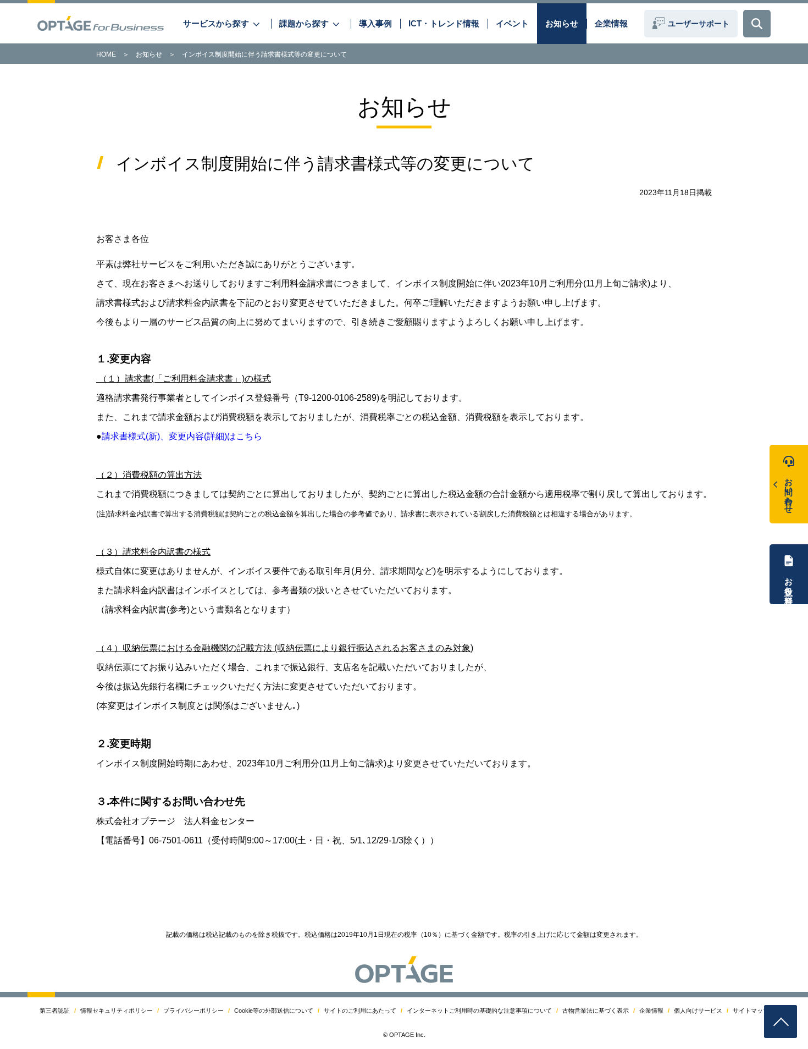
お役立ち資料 (789, 581)
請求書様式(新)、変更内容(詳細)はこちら (182, 436)
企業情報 (611, 23)
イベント (512, 23)
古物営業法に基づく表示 (595, 1010)
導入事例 (375, 23)
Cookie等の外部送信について (273, 1010)
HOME (106, 54)
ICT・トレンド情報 (443, 23)
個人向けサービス (698, 1010)
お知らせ (561, 23)
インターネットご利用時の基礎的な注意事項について (479, 1010)
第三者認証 (55, 1010)
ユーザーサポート (698, 23)
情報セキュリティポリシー (116, 1010)
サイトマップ (751, 1010)
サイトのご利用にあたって (360, 1010)
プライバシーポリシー (193, 1010)
